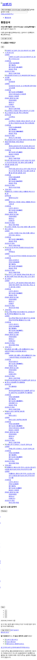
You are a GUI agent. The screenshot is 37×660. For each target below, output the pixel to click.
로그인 (3, 647)
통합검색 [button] (8, 17)
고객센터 (14, 647)
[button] (18, 12)
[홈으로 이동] (6, 4)
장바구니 (10, 14)
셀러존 (19, 647)
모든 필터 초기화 (6, 38)
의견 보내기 (14, 630)
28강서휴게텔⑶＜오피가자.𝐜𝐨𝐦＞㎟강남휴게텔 (15, 9)
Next (3, 607)
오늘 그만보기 (6, 630)
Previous (4, 511)
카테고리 (4, 14)
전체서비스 (26, 647)
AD (2, 47)
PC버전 (8, 647)
